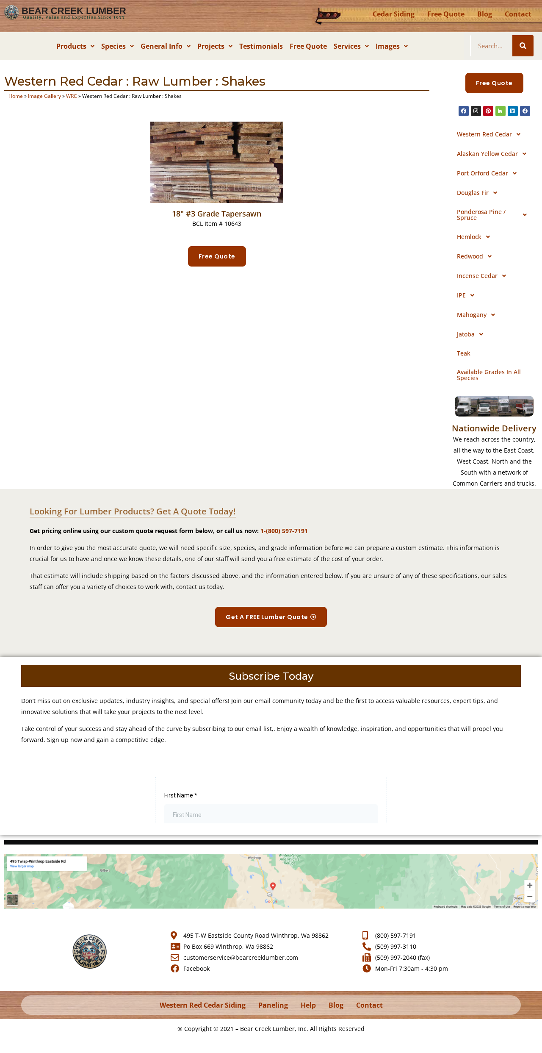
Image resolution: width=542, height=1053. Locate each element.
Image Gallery (44, 95)
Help (308, 1005)
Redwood (470, 256)
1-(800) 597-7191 (284, 531)
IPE (461, 295)
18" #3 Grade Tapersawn (216, 213)
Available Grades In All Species (489, 375)
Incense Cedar (477, 276)
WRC (71, 95)
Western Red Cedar (484, 134)
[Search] (523, 45)
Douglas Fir (473, 193)
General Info (162, 46)
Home (15, 95)
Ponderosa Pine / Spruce (481, 215)
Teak (463, 353)
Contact (518, 14)
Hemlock (469, 237)
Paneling (273, 1005)
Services (347, 46)
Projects (210, 46)
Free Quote (446, 14)
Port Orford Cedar (482, 173)
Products (71, 46)
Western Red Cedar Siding (203, 1005)
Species (113, 46)
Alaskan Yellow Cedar (487, 154)
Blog (484, 14)
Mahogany (472, 315)
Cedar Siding (394, 14)
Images (388, 46)
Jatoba (466, 334)
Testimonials (261, 46)
